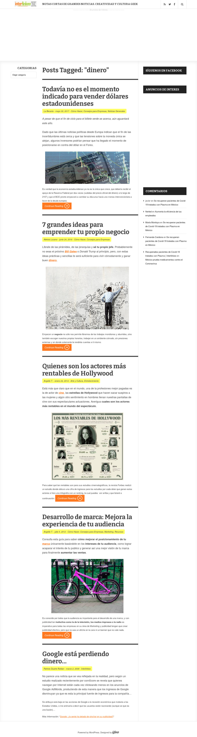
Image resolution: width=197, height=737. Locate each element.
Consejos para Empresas (95, 111)
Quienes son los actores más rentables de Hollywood (84, 369)
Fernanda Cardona (154, 237)
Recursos (119, 531)
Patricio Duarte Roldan (54, 668)
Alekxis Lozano (50, 239)
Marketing (108, 531)
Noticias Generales (116, 111)
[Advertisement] (98, 32)
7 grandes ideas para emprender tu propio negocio (85, 228)
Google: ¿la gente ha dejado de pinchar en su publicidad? (86, 716)
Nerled (148, 211)
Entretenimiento (91, 380)
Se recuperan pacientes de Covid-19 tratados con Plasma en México (165, 226)
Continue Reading (54, 206)
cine (61, 393)
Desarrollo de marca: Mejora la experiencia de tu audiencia (87, 520)
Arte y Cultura (77, 380)
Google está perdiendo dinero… (75, 657)
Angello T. (48, 380)
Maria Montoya (152, 222)
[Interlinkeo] (25, 5)
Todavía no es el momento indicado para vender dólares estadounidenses (85, 96)
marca (46, 544)
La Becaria (49, 111)
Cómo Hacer (76, 111)
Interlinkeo (86, 668)
